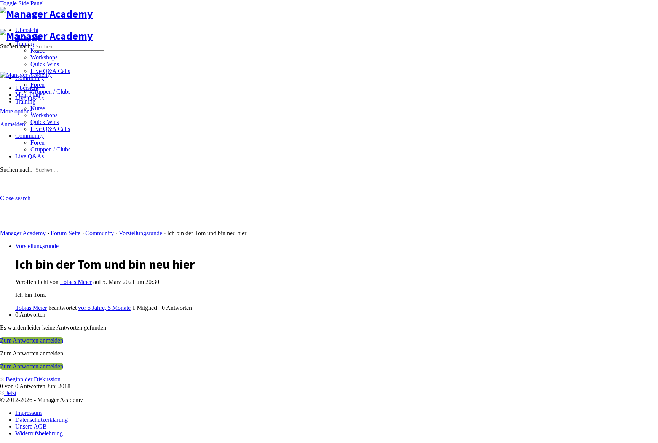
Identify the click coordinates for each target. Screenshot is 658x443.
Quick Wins (44, 122)
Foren (37, 142)
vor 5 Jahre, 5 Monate (104, 307)
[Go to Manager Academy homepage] (46, 14)
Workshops (43, 115)
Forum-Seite (65, 233)
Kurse (37, 108)
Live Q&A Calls (50, 129)
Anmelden (12, 124)
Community (99, 233)
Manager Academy (23, 233)
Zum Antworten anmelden (31, 340)
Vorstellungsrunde (140, 233)
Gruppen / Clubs (50, 149)
